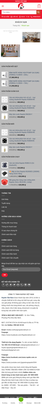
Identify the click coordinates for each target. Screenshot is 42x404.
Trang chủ (16, 25)
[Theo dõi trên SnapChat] (10, 285)
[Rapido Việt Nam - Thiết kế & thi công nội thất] (21, 6)
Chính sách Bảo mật (9, 234)
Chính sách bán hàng (9, 246)
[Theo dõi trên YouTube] (29, 285)
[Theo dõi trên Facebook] (3, 285)
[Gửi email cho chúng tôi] (18, 285)
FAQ (3, 211)
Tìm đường (4, 402)
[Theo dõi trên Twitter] (14, 285)
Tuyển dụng (6, 203)
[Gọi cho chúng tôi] (21, 285)
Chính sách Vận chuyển (10, 258)
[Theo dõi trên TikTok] (7, 285)
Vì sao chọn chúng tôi (9, 231)
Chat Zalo (13, 402)
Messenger (29, 402)
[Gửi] (38, 12)
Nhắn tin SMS (37, 402)
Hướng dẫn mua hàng (9, 223)
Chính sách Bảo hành (9, 254)
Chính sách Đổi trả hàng (10, 250)
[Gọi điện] (21, 400)
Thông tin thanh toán (9, 227)
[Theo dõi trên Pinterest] (25, 285)
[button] (3, 6)
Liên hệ (4, 207)
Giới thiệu (5, 199)
